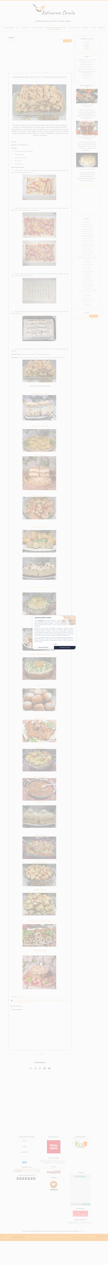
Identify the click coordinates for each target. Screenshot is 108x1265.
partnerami (40, 620)
